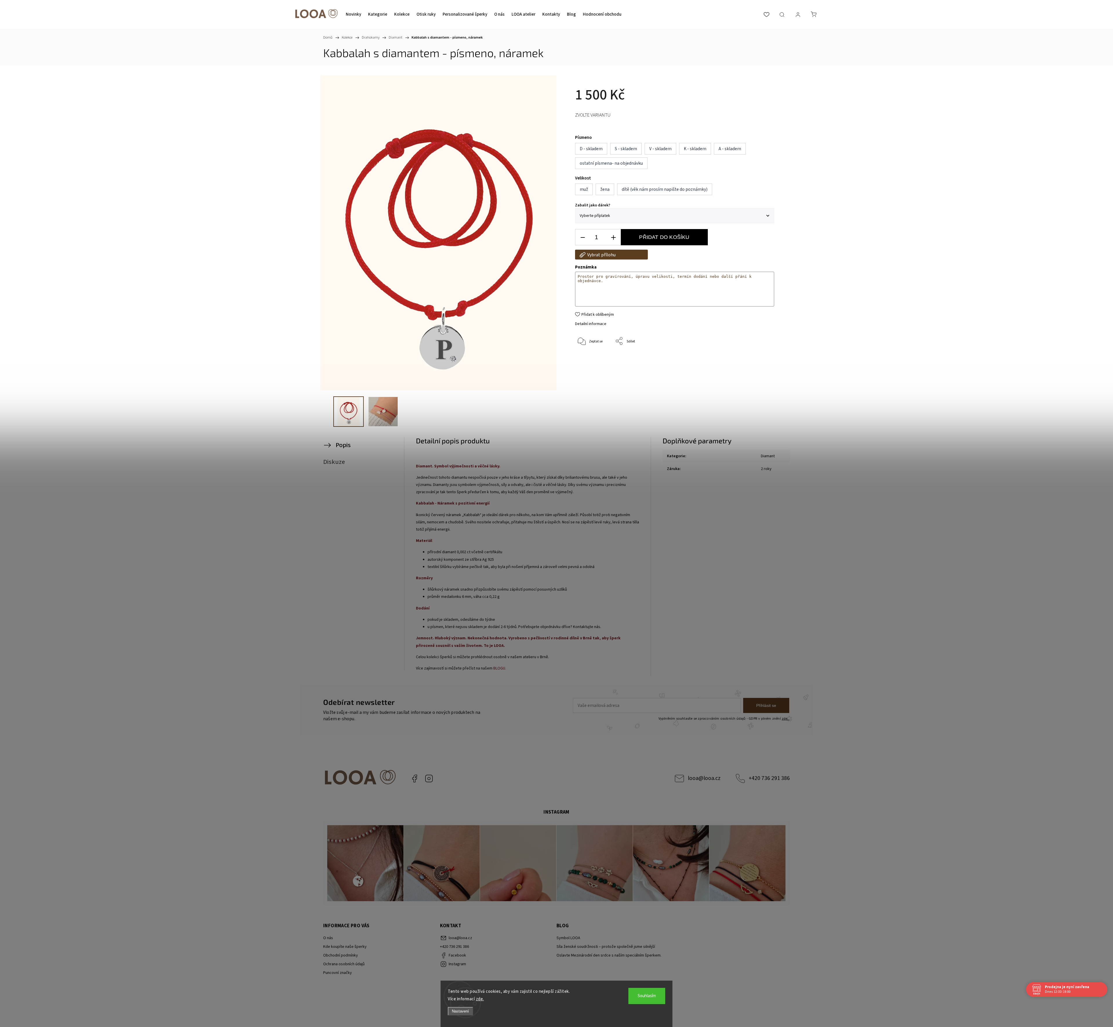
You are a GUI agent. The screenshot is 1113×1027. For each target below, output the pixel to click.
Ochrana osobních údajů (344, 964)
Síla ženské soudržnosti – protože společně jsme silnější (605, 947)
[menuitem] (353, 14)
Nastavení (460, 1011)
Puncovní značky (337, 973)
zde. (480, 999)
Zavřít (761, 360)
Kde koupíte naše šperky (345, 947)
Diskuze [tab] (334, 462)
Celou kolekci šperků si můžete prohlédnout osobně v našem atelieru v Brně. (483, 657)
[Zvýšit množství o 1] (613, 237)
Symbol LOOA (568, 938)
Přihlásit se (766, 705)
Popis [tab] (343, 445)
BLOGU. (499, 668)
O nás (328, 938)
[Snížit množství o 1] (582, 237)
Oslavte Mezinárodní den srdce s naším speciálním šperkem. (608, 955)
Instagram (429, 778)
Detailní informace (590, 324)
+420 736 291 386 (769, 778)
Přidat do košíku (664, 237)
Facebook (414, 778)
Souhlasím (647, 996)
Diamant (768, 456)
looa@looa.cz (704, 778)
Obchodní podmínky (340, 955)
